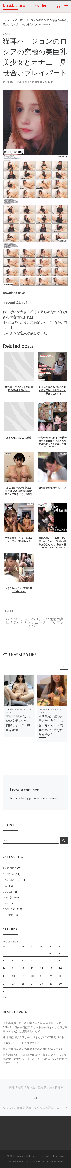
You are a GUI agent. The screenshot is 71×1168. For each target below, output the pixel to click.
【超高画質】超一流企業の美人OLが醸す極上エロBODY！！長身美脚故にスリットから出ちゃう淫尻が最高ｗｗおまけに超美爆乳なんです (35, 1027)
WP (21, 1161)
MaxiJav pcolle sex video (28, 1156)
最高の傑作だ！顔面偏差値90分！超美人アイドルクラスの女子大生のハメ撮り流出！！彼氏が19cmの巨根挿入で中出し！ (35, 1059)
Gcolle (8, 891)
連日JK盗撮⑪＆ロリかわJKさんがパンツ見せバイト (33, 1037)
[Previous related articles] (55, 665)
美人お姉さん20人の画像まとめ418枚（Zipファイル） (34, 1049)
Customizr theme (54, 1161)
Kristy (9, 82)
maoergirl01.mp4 (15, 302)
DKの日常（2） (12, 880)
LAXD (15, 20)
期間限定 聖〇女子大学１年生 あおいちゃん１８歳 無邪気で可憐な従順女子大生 (52, 725)
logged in (30, 798)
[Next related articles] (64, 665)
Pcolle (7, 909)
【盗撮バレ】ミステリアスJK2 (21, 1043)
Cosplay (9, 874)
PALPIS (7, 903)
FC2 (5, 885)
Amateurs (9, 868)
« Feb (6, 997)
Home (6, 20)
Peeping (8, 915)
